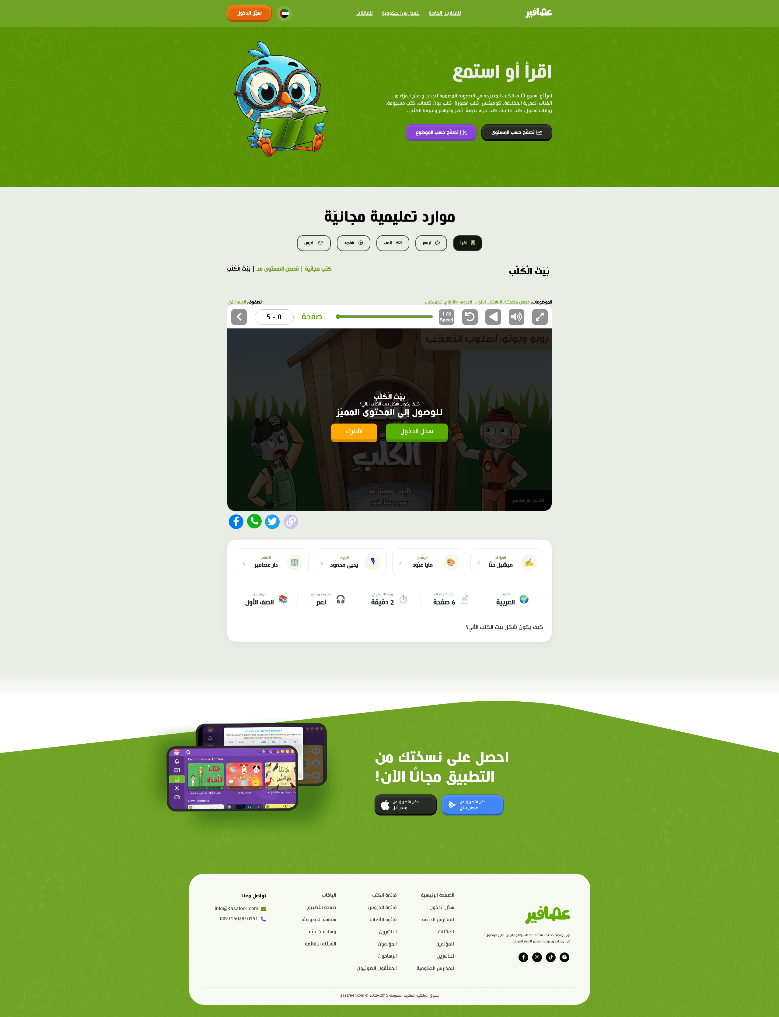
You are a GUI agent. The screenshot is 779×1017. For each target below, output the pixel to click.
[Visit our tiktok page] (551, 957)
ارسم (427, 242)
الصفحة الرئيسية (437, 895)
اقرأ (463, 242)
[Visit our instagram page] (537, 957)
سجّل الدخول (249, 13)
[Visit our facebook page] (523, 957)
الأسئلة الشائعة (320, 944)
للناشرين (445, 956)
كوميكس (433, 302)
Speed (446, 317)
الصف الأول (236, 302)
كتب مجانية (318, 269)
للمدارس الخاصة (445, 13)
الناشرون (388, 932)
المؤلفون (387, 944)
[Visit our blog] (564, 957)
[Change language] (284, 13)
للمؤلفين (444, 944)
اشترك (354, 431)
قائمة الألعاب (383, 920)
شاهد (349, 242)
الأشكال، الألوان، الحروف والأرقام (473, 302)
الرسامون (387, 956)
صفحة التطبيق (321, 907)
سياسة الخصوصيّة (318, 920)
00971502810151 (239, 919)
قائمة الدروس (382, 907)
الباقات (329, 895)
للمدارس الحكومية (401, 13)
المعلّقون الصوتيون (377, 968)
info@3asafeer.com (236, 909)
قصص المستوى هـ (278, 269)
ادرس (308, 242)
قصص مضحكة (517, 302)
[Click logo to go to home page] (539, 13)
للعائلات (364, 13)
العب (388, 242)
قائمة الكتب (384, 895)
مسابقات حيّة (322, 932)
